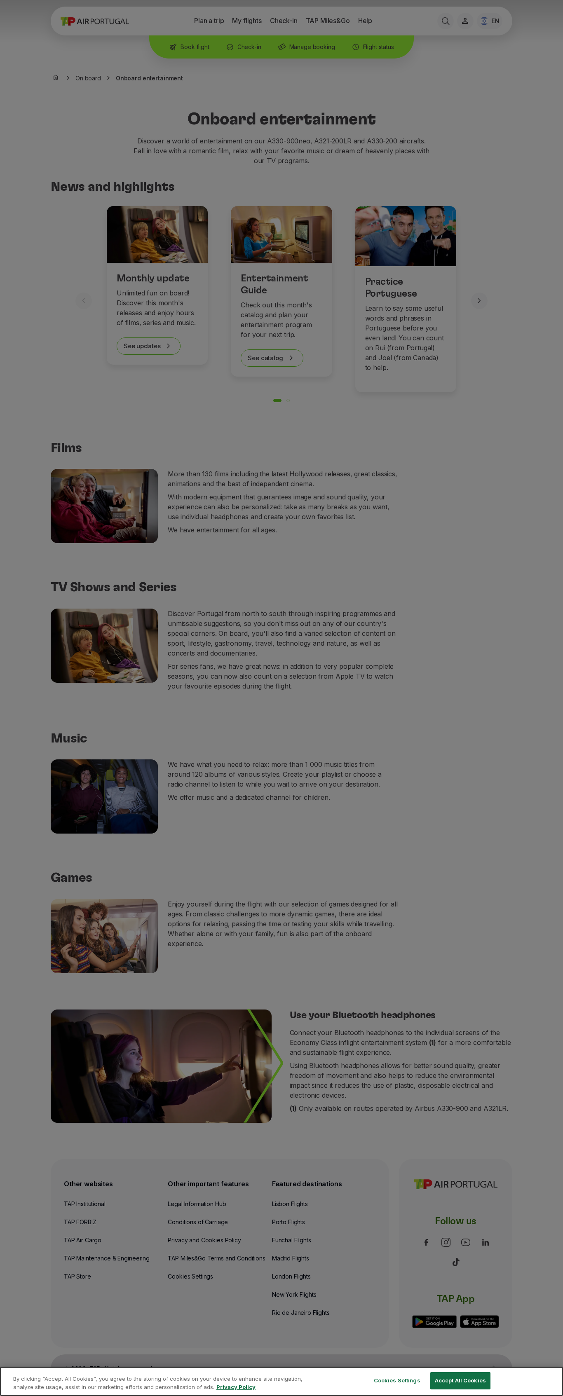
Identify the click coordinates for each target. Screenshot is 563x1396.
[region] (281, 1381)
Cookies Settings (397, 1380)
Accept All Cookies (460, 1380)
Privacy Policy (236, 1387)
